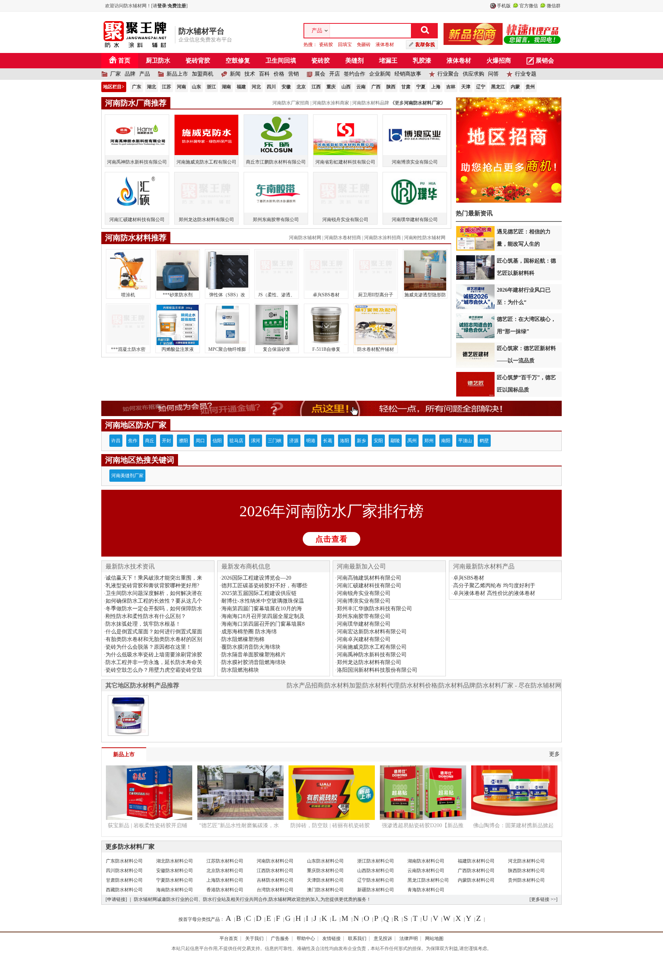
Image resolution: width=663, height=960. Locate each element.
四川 (271, 86)
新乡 (361, 440)
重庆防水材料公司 (325, 870)
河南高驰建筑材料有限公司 (369, 578)
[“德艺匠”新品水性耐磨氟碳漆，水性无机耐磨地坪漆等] (240, 817)
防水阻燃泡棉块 (240, 670)
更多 (554, 754)
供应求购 (473, 74)
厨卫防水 (158, 60)
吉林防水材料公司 (275, 880)
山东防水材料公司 (325, 861)
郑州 (429, 440)
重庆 (331, 86)
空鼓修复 (238, 60)
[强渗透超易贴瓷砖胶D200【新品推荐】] (423, 817)
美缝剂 (354, 60)
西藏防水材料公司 (124, 889)
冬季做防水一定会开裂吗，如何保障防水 (154, 608)
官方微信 (529, 5)
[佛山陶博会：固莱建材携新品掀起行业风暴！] (514, 817)
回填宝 (345, 44)
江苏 (166, 86)
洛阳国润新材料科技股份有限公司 (377, 670)
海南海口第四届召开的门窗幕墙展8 (263, 624)
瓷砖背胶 (198, 60)
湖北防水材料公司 (174, 861)
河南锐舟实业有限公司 (364, 593)
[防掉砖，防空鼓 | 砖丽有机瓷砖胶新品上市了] (332, 817)
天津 (465, 86)
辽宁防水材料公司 (375, 880)
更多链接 (540, 899)
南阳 (445, 440)
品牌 (130, 74)
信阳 (217, 440)
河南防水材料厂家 (422, 103)
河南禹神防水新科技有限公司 (372, 655)
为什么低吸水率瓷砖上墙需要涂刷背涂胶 (154, 655)
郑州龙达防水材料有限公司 (369, 662)
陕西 (391, 86)
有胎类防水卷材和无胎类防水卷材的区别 (154, 639)
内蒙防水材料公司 (476, 880)
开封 (166, 440)
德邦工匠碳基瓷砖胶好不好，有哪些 (264, 585)
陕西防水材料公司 (526, 870)
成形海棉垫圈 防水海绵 (249, 631)
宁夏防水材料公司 (174, 880)
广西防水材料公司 (476, 870)
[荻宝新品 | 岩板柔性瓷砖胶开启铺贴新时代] (149, 817)
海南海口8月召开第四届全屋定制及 (263, 616)
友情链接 (331, 938)
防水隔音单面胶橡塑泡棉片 (253, 655)
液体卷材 (385, 44)
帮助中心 (306, 938)
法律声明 (408, 938)
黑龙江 (498, 86)
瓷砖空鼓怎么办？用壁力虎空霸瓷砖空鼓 (154, 670)
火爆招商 (499, 60)
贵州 (530, 86)
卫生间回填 (281, 60)
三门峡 (275, 440)
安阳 (378, 440)
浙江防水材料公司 (375, 861)
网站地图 (434, 938)
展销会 (545, 60)
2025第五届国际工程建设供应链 (259, 593)
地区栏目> (113, 86)
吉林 (450, 86)
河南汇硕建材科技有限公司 (369, 585)
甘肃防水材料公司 (124, 880)
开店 (334, 74)
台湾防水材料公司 (275, 889)
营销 (293, 74)
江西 (316, 86)
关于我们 (254, 938)
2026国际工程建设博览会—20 (256, 578)
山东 (196, 86)
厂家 (115, 74)
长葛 (327, 440)
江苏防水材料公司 (224, 861)
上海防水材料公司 (224, 880)
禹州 (412, 440)
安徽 (286, 86)
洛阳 (344, 440)
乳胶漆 (422, 60)
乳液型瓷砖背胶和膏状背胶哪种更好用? (152, 585)
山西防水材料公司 (375, 870)
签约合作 (354, 74)
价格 (279, 74)
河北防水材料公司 (526, 861)
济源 (294, 440)
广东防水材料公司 (124, 861)
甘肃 (406, 86)
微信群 (554, 5)
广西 (376, 86)
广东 (136, 86)
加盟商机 (202, 74)
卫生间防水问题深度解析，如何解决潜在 (154, 593)
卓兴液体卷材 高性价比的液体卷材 (494, 593)
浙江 (211, 86)
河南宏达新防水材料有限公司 (372, 631)
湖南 (226, 86)
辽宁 (480, 86)
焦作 (132, 440)
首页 (124, 60)
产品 (144, 74)
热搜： (348, 44)
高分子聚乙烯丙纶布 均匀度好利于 (494, 585)
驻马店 (236, 440)
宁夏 (421, 86)
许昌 (115, 440)
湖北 (151, 86)
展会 (320, 74)
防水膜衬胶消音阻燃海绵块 (253, 662)
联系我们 (357, 938)
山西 (346, 86)
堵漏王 (388, 60)
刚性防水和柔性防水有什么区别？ (146, 616)
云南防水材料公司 (425, 870)
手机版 (504, 5)
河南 (181, 86)
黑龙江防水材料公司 (428, 880)
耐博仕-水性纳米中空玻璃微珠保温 (262, 601)
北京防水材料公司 (224, 870)
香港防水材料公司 (224, 889)
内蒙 (515, 86)
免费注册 (177, 5)
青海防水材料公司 (425, 889)
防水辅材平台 (201, 31)
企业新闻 (380, 74)
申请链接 (116, 899)
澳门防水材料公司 (325, 889)
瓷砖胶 (326, 44)
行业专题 (525, 74)
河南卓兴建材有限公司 (364, 639)
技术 (249, 74)
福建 (241, 86)
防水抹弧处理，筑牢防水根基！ (143, 624)
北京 (301, 86)
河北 (256, 86)
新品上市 (177, 74)
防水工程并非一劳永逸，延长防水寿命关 (154, 662)
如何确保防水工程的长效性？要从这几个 (154, 601)
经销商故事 (407, 74)
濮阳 (183, 440)
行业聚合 (448, 74)
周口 (200, 440)
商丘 (149, 440)
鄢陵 (395, 440)
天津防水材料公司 (325, 880)
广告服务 (280, 938)
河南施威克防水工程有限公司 (372, 647)
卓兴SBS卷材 (468, 578)
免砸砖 (364, 44)
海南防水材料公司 (174, 889)
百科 (264, 74)
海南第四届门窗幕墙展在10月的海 (261, 608)
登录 (162, 5)
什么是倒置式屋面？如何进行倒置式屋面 (154, 631)
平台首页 (228, 938)
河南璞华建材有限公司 (364, 624)
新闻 (235, 74)
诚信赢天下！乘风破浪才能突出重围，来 (154, 578)
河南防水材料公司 (275, 861)
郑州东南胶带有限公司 (364, 616)
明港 (310, 440)
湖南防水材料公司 (425, 861)
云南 (361, 86)
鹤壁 (484, 440)
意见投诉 (383, 938)
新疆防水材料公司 (375, 889)
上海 (435, 86)
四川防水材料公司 (124, 870)
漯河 (255, 440)
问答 (493, 74)
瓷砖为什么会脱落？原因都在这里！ (148, 647)
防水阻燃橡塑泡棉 (242, 639)
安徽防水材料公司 (174, 870)
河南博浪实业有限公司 (364, 601)
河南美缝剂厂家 (127, 475)
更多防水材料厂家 (130, 846)
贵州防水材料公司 (526, 880)
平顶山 (465, 440)
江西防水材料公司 (275, 870)
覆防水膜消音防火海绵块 (250, 647)
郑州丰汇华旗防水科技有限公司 (374, 608)
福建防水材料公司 (476, 861)
